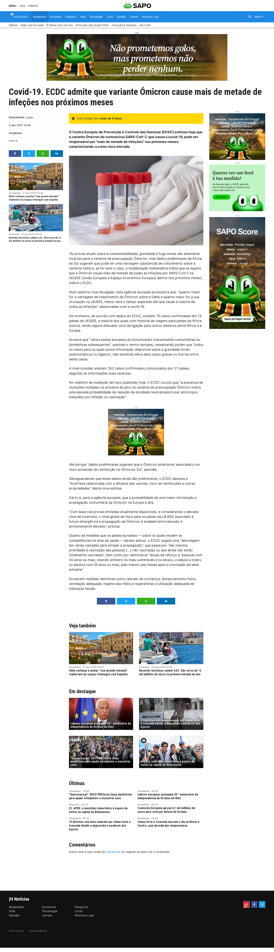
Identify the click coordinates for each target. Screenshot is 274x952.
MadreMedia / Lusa (21, 117)
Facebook (113, 852)
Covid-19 (13, 141)
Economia (14, 234)
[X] (262, 904)
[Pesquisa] (250, 16)
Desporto (74, 804)
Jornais (33, 6)
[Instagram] (246, 904)
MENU (12, 6)
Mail (23, 6)
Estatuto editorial (38, 930)
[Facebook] (254, 904)
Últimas (77, 783)
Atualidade (15, 133)
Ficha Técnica (16, 930)
